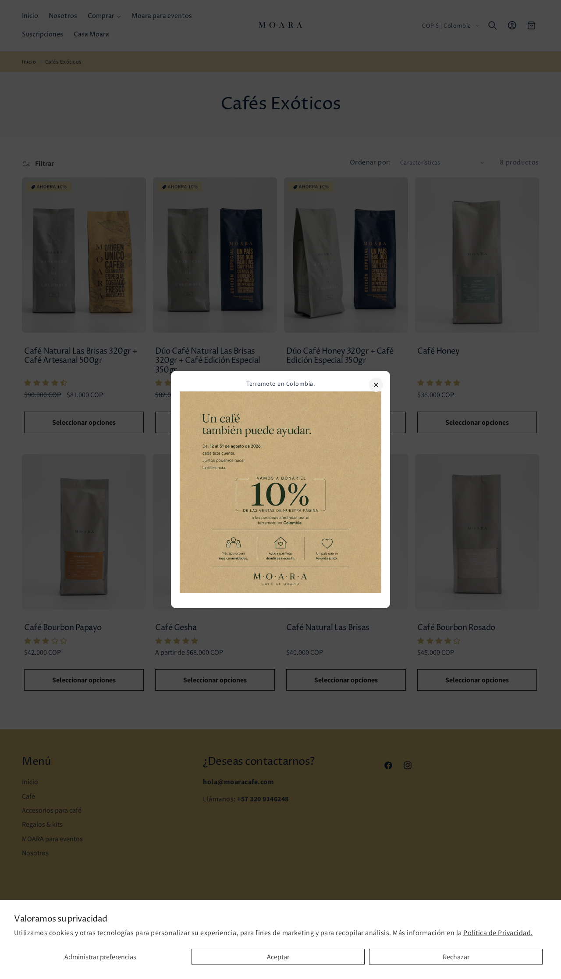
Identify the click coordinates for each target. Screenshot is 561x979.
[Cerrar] (376, 385)
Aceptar (278, 956)
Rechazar (456, 956)
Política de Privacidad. (498, 932)
